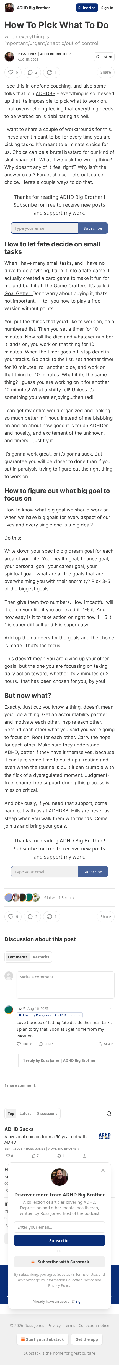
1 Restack (66, 897)
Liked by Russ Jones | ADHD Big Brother (52, 1015)
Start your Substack (45, 1339)
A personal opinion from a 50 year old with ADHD (45, 1139)
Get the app (87, 1339)
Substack (32, 1353)
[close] (103, 1170)
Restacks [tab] (41, 957)
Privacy (54, 1325)
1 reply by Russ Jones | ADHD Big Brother (59, 1060)
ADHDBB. (59, 810)
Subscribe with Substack (63, 1261)
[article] (59, 1142)
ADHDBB (45, 93)
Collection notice (94, 1325)
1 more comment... (21, 1085)
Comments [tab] (17, 957)
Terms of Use (86, 1274)
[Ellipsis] (111, 1008)
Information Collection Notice (69, 1279)
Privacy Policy (59, 1285)
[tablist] (28, 957)
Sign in (107, 7)
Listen (106, 56)
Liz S (21, 1008)
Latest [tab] (25, 1113)
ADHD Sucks (19, 1129)
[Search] (109, 1113)
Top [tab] (11, 1113)
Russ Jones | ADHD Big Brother (44, 54)
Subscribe (87, 7)
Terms (69, 1325)
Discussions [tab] (47, 1113)
